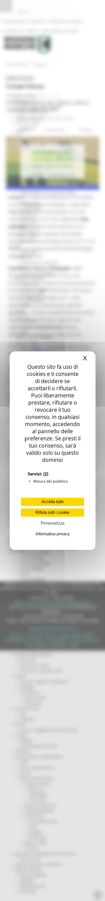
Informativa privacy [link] (53, 534)
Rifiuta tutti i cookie (52, 512)
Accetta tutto (53, 502)
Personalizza (52, 523)
